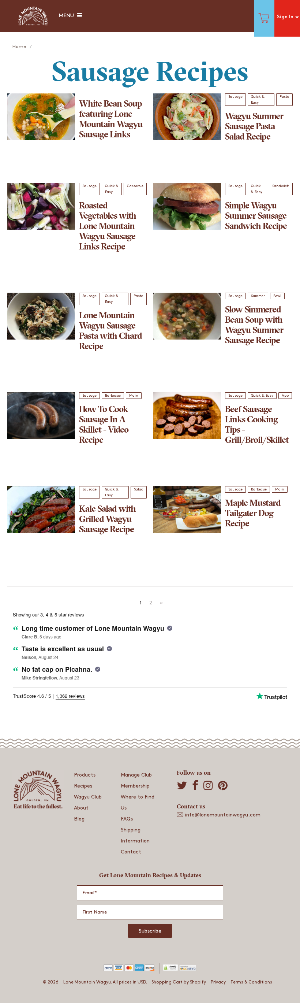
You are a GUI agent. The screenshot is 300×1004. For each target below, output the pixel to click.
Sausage (235, 97)
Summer (258, 296)
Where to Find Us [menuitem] (137, 802)
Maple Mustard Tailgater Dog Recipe (253, 514)
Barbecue (113, 395)
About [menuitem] (81, 807)
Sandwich (280, 186)
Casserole (135, 186)
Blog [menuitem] (79, 818)
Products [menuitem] (84, 775)
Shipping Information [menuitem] (135, 835)
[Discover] (149, 970)
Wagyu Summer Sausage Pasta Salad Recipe (254, 127)
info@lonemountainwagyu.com (222, 814)
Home (19, 46)
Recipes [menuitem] (83, 785)
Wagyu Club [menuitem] (88, 796)
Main (133, 395)
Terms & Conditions (251, 982)
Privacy (218, 982)
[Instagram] (208, 785)
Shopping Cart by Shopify (178, 982)
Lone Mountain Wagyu (87, 982)
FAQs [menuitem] (127, 818)
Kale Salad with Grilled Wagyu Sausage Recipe (107, 519)
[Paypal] (108, 970)
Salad (138, 489)
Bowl (277, 296)
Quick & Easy (258, 99)
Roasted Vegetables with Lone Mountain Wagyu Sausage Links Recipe (107, 227)
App (285, 395)
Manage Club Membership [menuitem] (136, 780)
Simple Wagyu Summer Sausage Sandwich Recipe (256, 216)
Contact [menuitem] (131, 851)
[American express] (139, 970)
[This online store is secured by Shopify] (166, 970)
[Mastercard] (129, 970)
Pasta (284, 97)
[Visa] (118, 970)
